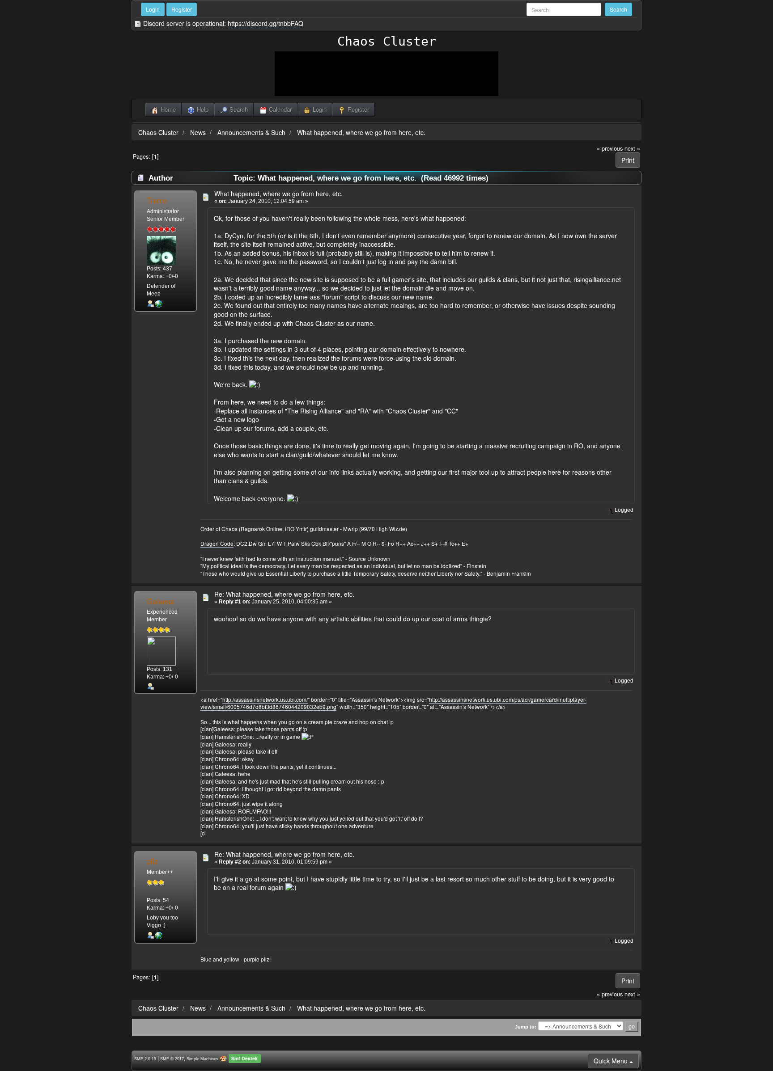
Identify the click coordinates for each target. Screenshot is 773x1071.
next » (632, 148)
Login (153, 9)
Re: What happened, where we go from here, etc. (284, 594)
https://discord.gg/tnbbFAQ (265, 23)
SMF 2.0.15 (145, 1059)
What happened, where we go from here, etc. (361, 132)
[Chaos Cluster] (158, 303)
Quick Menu (611, 1060)
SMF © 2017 (172, 1059)
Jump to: (525, 1026)
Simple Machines (202, 1059)
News (198, 132)
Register (181, 9)
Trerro (156, 200)
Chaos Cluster (386, 41)
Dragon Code (217, 543)
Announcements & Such (251, 132)
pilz (152, 861)
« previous (610, 148)
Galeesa (160, 601)
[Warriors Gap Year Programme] (158, 935)
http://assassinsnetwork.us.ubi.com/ (265, 699)
